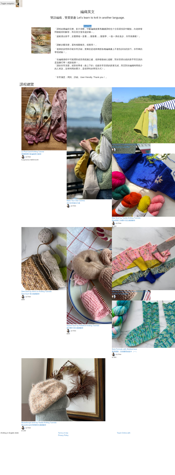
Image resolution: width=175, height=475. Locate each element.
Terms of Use (63, 433)
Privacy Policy (63, 435)
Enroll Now (87, 26)
